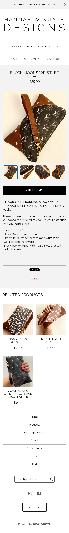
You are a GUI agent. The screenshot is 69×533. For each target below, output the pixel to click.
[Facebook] (38, 493)
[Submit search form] (51, 479)
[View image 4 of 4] (59, 172)
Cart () (53, 58)
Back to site (34, 507)
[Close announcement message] (65, 4)
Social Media (34, 448)
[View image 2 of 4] (27, 172)
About (34, 440)
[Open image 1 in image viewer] (34, 127)
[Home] (34, 32)
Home (34, 416)
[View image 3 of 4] (42, 172)
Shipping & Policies (34, 432)
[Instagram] (30, 493)
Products (18, 58)
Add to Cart (34, 190)
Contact (36, 58)
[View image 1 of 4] (11, 172)
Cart (34, 464)
